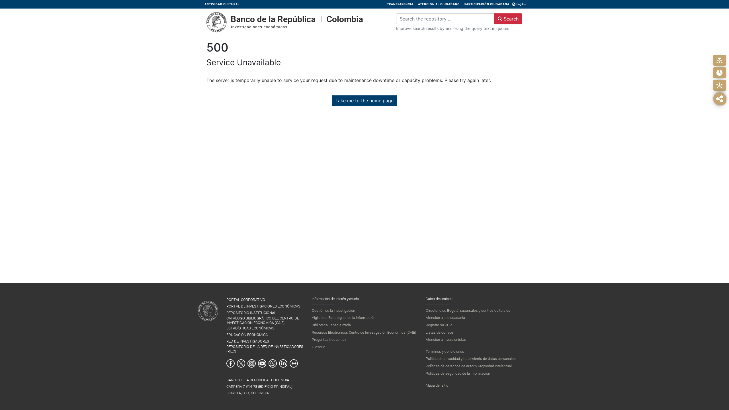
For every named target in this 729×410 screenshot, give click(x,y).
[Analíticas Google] (719, 73)
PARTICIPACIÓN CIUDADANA (486, 4)
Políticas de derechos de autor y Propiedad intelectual (469, 366)
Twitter (241, 363)
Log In (521, 4)
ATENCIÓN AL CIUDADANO (439, 4)
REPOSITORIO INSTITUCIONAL (251, 313)
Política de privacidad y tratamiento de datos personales (471, 358)
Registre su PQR (439, 325)
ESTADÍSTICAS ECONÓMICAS (250, 328)
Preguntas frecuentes (329, 339)
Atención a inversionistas (446, 339)
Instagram (251, 363)
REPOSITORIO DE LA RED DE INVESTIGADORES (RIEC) (264, 349)
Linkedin (283, 363)
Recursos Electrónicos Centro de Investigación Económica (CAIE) (364, 332)
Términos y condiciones (445, 351)
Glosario (318, 347)
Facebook (230, 363)
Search (510, 19)
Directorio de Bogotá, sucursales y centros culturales (468, 310)
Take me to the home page (364, 100)
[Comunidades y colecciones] (719, 60)
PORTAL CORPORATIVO (245, 300)
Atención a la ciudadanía (445, 317)
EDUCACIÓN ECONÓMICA (247, 335)
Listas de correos (440, 332)
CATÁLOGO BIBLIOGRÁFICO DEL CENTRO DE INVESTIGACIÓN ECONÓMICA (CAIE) (262, 320)
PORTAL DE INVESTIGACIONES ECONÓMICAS (263, 306)
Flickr (294, 363)
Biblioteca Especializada (331, 325)
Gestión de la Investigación (333, 310)
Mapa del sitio (437, 385)
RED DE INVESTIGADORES (247, 341)
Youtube (262, 363)
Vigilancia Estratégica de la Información (343, 317)
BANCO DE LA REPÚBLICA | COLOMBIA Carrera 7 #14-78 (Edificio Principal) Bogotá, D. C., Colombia (259, 386)
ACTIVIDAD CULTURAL (221, 4)
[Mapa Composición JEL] (719, 85)
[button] (514, 4)
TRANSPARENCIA (400, 4)
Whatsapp (273, 363)
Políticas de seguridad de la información (458, 373)
